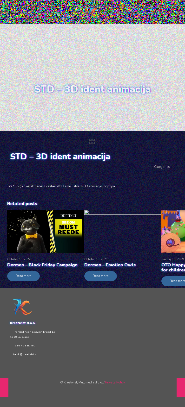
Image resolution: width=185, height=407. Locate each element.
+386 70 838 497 (24, 345)
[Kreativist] (92, 12)
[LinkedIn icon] (95, 389)
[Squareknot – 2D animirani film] (181, 387)
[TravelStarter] (4, 387)
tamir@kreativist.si (24, 354)
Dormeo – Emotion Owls (110, 265)
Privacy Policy (115, 382)
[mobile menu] (167, 12)
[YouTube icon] (89, 389)
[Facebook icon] (82, 389)
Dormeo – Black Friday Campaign (42, 265)
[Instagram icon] (102, 389)
